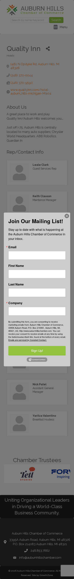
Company (15, 303)
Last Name (16, 284)
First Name (16, 265)
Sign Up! (37, 350)
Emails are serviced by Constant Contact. (27, 339)
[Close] (67, 216)
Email (12, 247)
